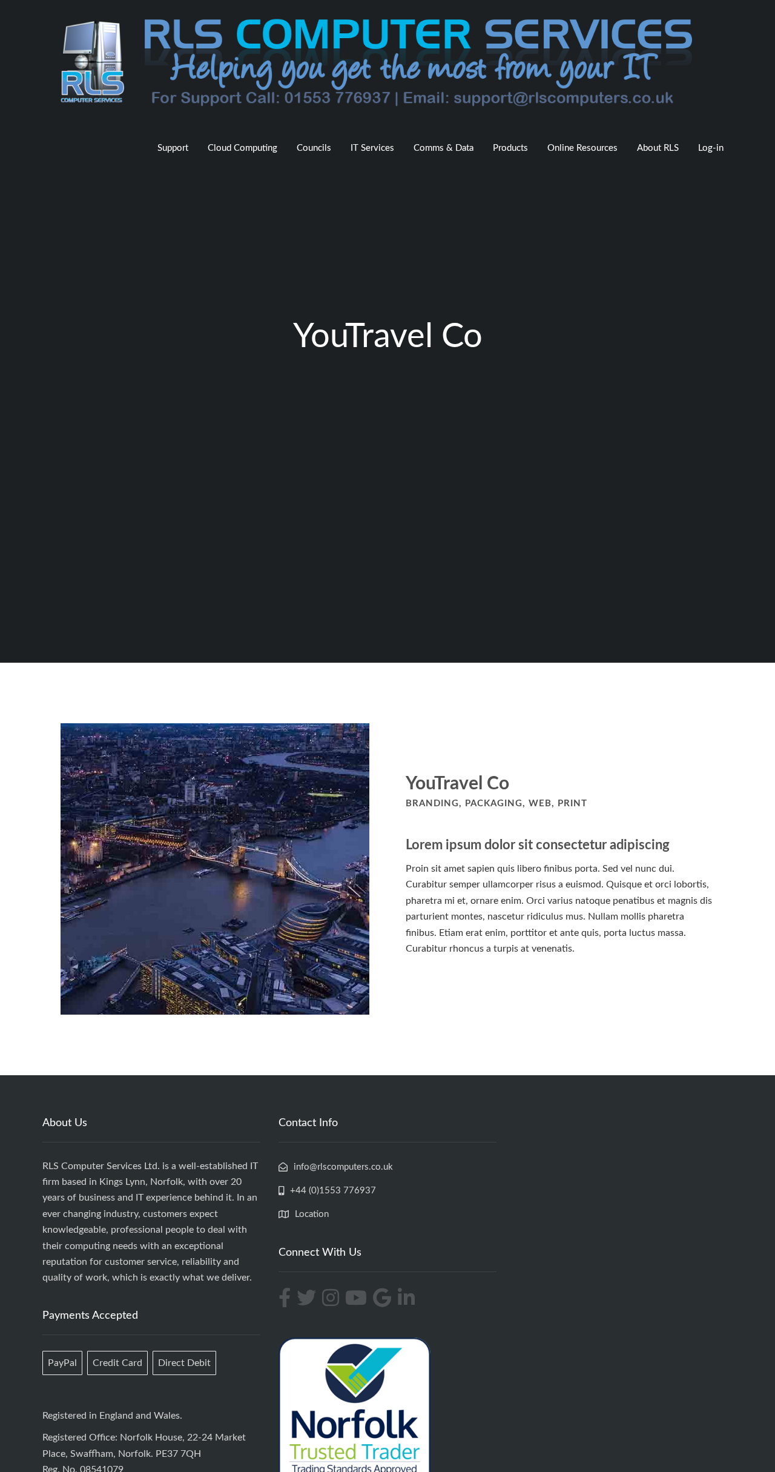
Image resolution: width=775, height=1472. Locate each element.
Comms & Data (443, 148)
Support (172, 148)
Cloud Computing (242, 148)
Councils (314, 148)
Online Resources (582, 148)
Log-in (711, 148)
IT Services (372, 148)
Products (510, 148)
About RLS (658, 148)
